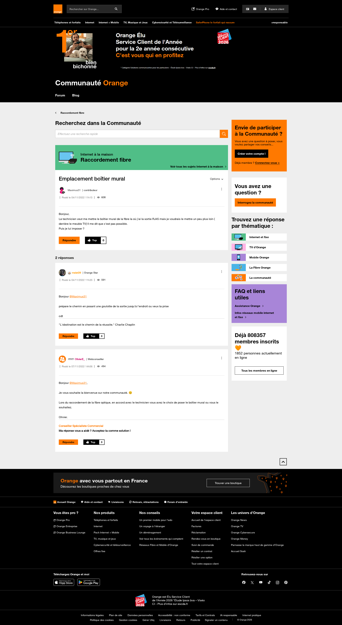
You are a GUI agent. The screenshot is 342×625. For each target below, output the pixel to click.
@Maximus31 (78, 296)
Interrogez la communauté (255, 202)
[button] (221, 189)
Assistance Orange (247, 306)
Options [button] (215, 179)
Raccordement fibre (72, 112)
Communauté (91, 82)
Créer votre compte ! (251, 153)
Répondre (69, 240)
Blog (75, 95)
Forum (60, 95)
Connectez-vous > (267, 162)
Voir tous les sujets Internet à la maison (196, 166)
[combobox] (137, 134)
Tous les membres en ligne (259, 370)
